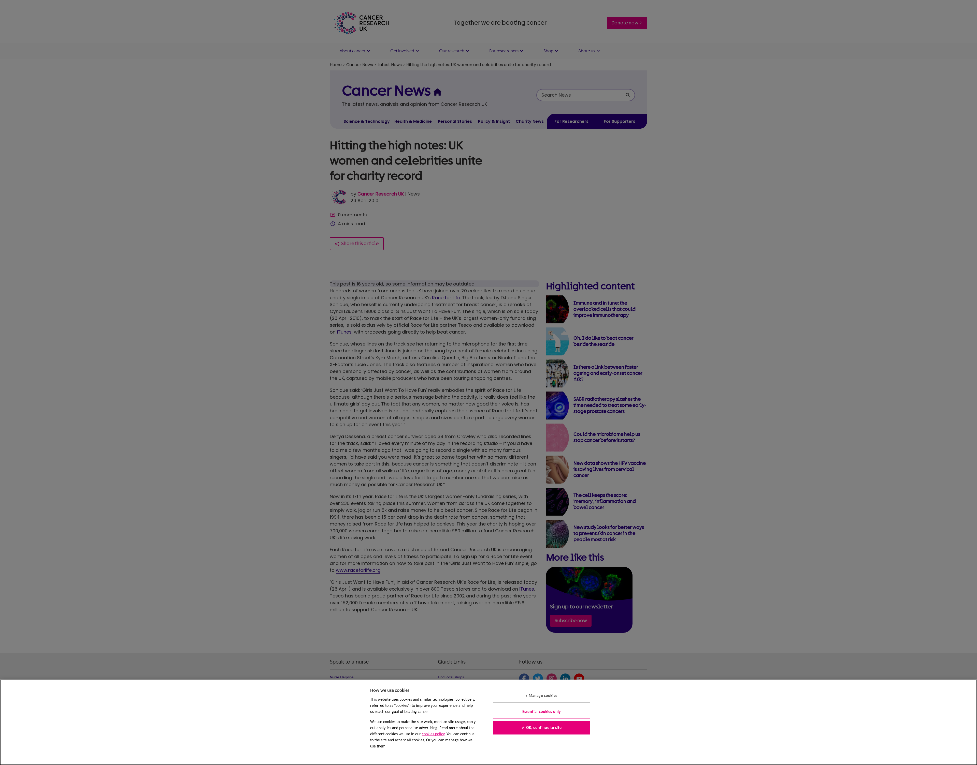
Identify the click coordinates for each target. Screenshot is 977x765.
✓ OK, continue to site (542, 728)
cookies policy (433, 734)
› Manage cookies (541, 696)
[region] (488, 722)
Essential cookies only (541, 712)
